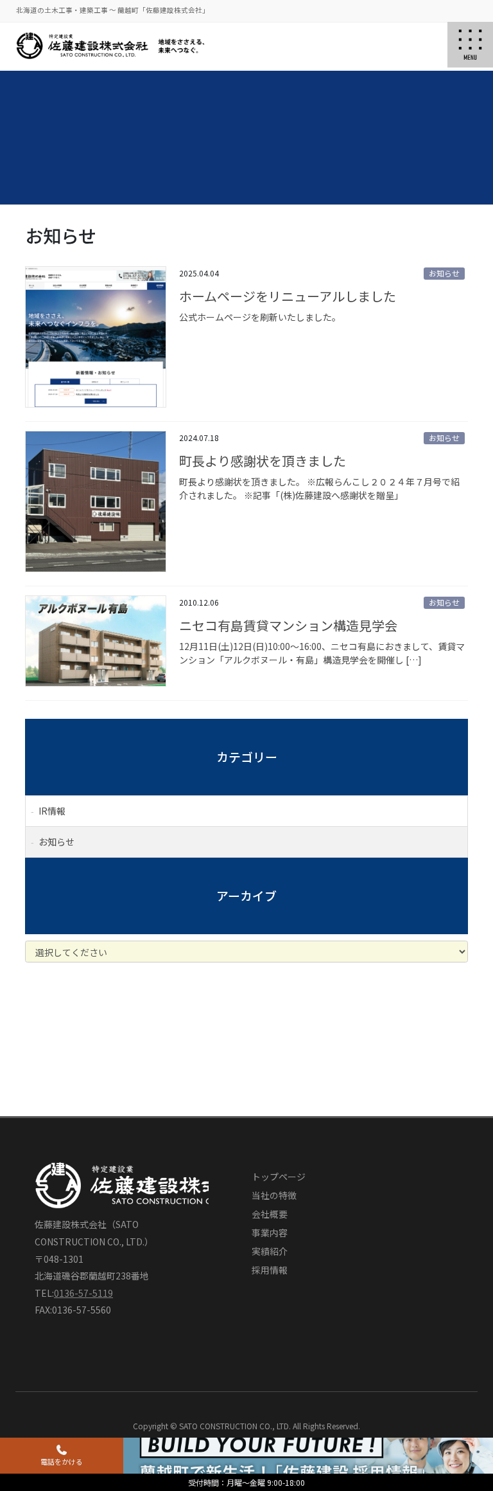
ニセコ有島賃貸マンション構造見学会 (288, 625)
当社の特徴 (274, 1195)
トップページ (279, 1176)
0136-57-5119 (83, 1293)
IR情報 (52, 810)
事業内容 (270, 1232)
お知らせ (444, 272)
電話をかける (61, 1461)
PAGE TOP (459, 1401)
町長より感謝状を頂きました (262, 460)
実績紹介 (270, 1251)
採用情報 (270, 1269)
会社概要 (270, 1213)
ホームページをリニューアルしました (287, 296)
